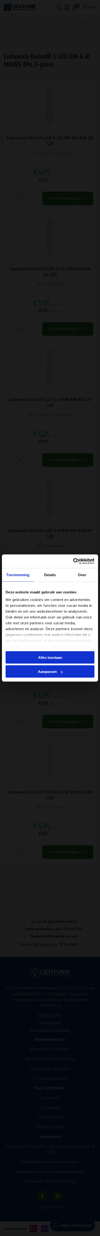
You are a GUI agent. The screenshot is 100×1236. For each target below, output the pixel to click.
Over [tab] (82, 575)
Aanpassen (47, 672)
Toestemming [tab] (17, 575)
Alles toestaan (50, 657)
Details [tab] (50, 575)
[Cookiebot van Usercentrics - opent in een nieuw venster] (73, 561)
